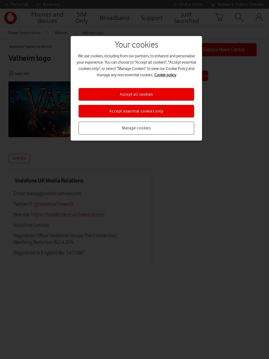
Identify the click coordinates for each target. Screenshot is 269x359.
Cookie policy (165, 75)
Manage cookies (136, 128)
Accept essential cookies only (136, 111)
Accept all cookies (136, 94)
